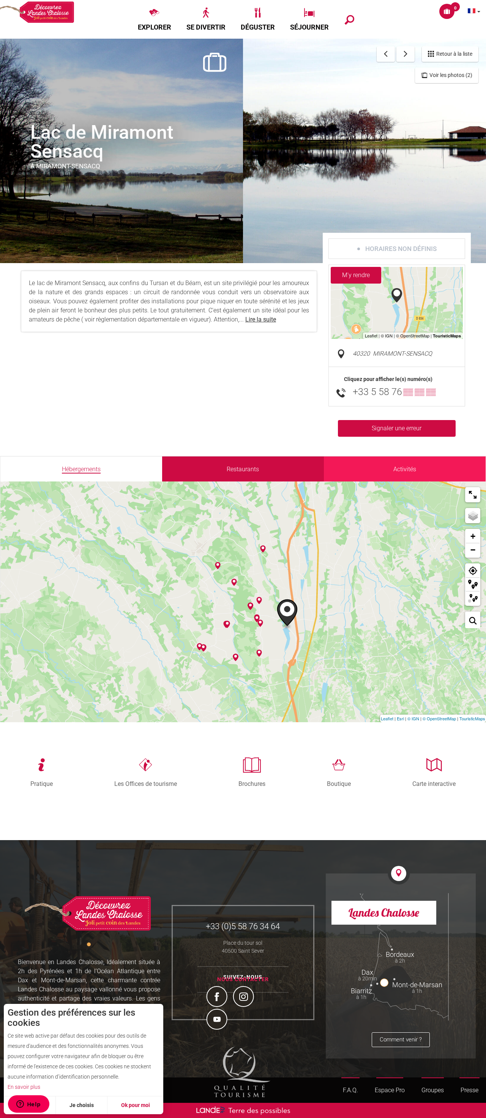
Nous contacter (243, 979)
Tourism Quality (242, 1071)
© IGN (413, 718)
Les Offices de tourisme (145, 783)
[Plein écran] (473, 495)
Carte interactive (434, 783)
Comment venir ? (401, 1039)
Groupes (432, 1090)
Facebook (218, 997)
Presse (469, 1090)
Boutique (339, 783)
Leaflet (387, 718)
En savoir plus (24, 1087)
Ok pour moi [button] (135, 1105)
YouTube (218, 1020)
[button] (154, 19)
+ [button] (472, 536)
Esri (400, 718)
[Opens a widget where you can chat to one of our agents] (28, 1104)
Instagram (244, 997)
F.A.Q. (350, 1090)
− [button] (472, 550)
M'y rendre (356, 275)
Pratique (41, 783)
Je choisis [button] (81, 1105)
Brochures (251, 783)
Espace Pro (390, 1090)
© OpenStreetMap (439, 718)
